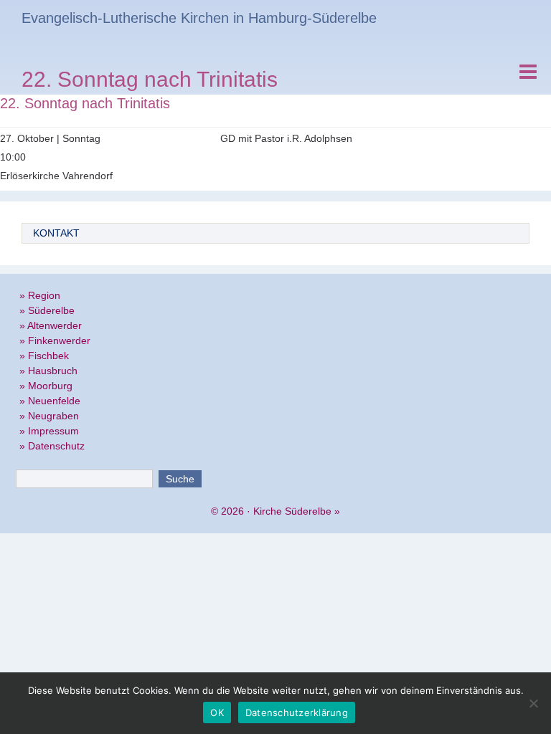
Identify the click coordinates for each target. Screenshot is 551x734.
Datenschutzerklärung (296, 712)
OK (217, 712)
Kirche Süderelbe (292, 511)
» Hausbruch (48, 370)
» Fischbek (44, 355)
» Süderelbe (47, 310)
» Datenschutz (52, 446)
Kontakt (56, 233)
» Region (39, 295)
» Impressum (49, 431)
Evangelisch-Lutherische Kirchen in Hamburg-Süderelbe (199, 18)
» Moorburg (45, 385)
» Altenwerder (50, 325)
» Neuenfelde (49, 400)
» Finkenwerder (54, 340)
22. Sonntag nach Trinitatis (150, 81)
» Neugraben (49, 415)
